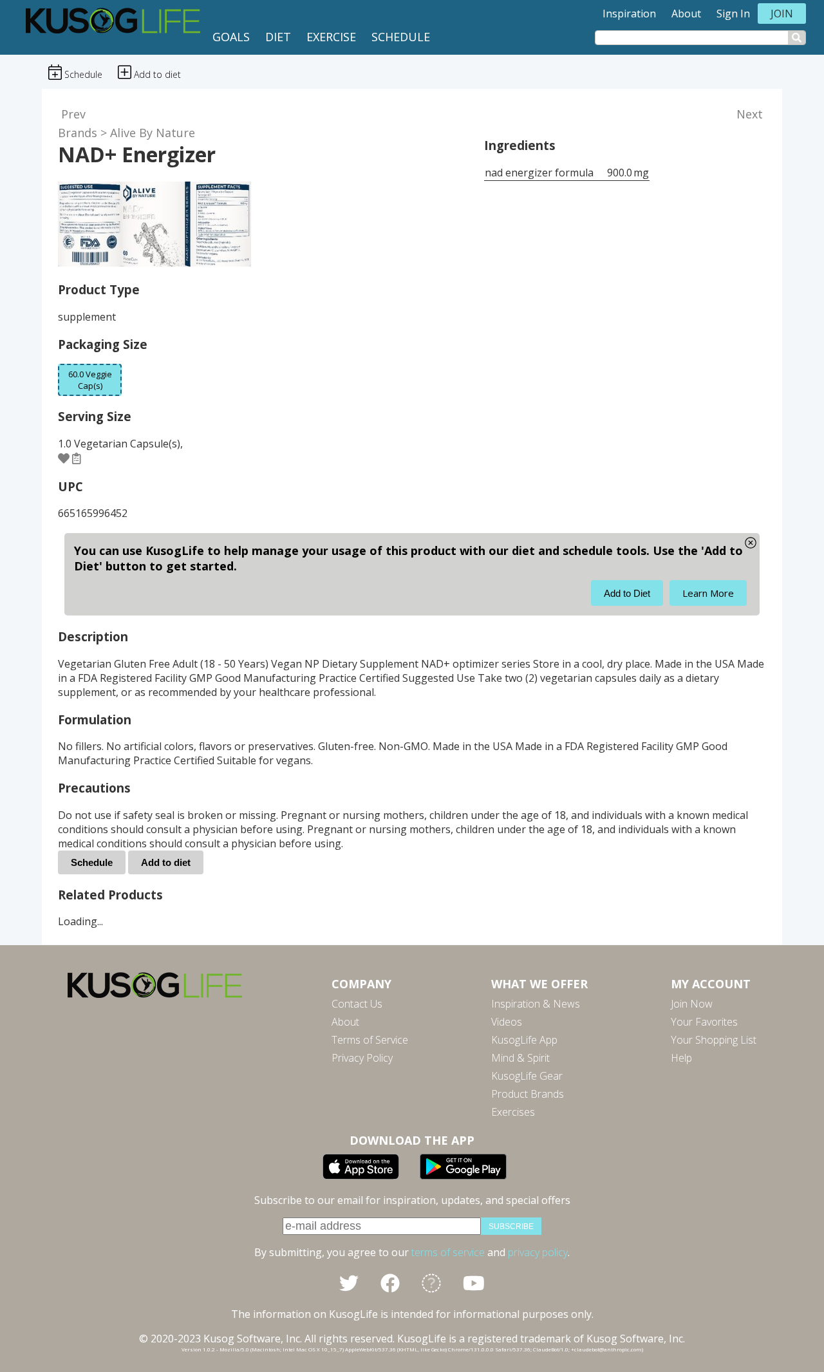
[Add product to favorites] (64, 458)
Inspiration (629, 13)
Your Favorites (704, 1022)
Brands (77, 132)
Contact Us (357, 1004)
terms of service (448, 1252)
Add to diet (166, 862)
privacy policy (538, 1252)
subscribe (511, 1226)
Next (749, 114)
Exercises (513, 1112)
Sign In (733, 13)
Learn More (708, 593)
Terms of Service (370, 1040)
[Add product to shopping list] (76, 458)
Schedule (400, 36)
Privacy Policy (362, 1058)
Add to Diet (627, 593)
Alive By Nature (152, 132)
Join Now (692, 1004)
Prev (73, 114)
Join (782, 13)
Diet (278, 36)
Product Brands (527, 1094)
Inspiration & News (535, 1004)
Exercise (331, 36)
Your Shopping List (713, 1040)
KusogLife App (524, 1040)
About (686, 13)
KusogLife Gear (527, 1076)
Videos (506, 1022)
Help (681, 1058)
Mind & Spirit (520, 1058)
